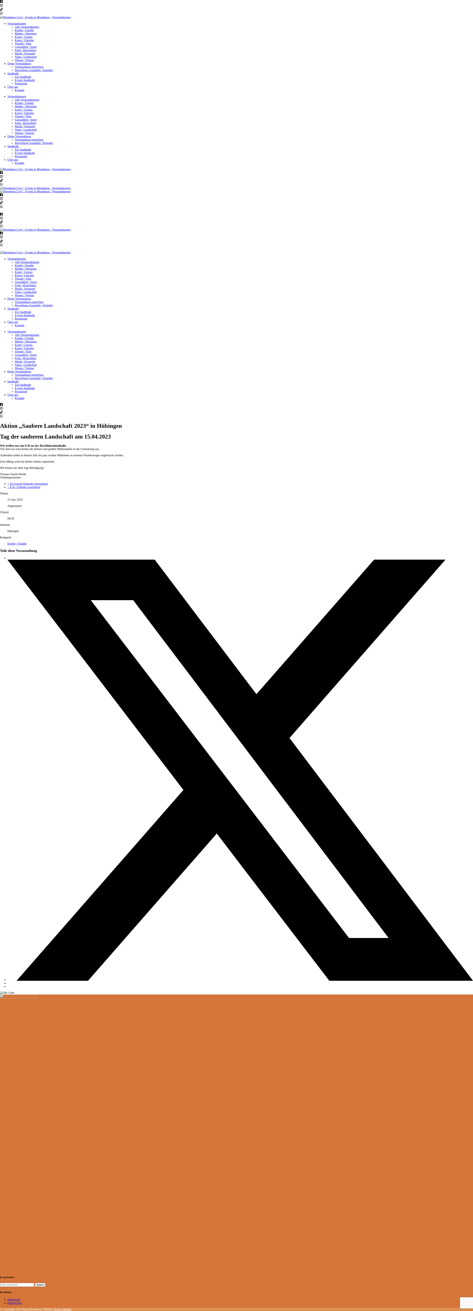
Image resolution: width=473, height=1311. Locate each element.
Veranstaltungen (16, 23)
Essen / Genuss (24, 36)
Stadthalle (13, 73)
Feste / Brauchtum (25, 50)
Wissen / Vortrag (24, 60)
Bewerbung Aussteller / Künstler (34, 70)
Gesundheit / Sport (26, 46)
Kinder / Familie (24, 30)
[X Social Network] (240, 979)
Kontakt (19, 90)
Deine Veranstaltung (19, 63)
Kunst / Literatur (24, 40)
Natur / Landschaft (26, 56)
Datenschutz (14, 1303)
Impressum (13, 1299)
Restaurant (21, 83)
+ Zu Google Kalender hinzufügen (27, 483)
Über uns (12, 86)
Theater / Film (23, 43)
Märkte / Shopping (26, 33)
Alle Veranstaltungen (27, 26)
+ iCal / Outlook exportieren (23, 487)
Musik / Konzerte (25, 53)
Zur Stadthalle (23, 76)
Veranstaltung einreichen (29, 66)
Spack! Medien (62, 1309)
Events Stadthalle (25, 80)
